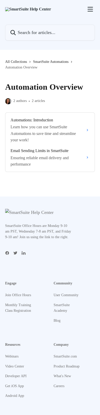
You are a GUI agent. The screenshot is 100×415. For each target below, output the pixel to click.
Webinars (11, 356)
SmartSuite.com (65, 356)
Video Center (14, 366)
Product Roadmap (66, 366)
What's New (62, 376)
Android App (14, 396)
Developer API (16, 376)
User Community (66, 295)
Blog (57, 320)
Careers (59, 386)
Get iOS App (14, 386)
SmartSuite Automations (50, 62)
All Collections (16, 62)
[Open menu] (90, 9)
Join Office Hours (18, 295)
